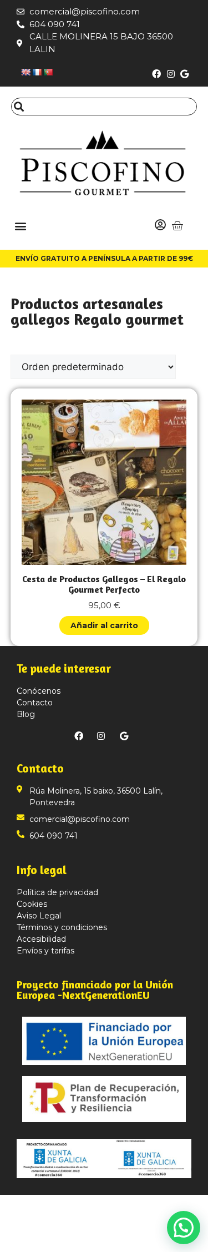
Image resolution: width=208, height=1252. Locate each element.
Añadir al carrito (104, 625)
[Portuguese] (48, 72)
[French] (37, 72)
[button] (20, 225)
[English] (26, 72)
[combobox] (104, 106)
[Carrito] (177, 226)
